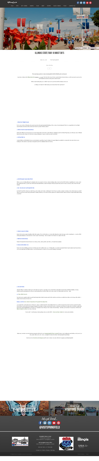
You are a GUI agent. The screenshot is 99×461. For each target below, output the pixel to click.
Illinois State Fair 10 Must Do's (49, 53)
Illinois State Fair (31, 77)
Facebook (35, 337)
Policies (48, 450)
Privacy (87, 454)
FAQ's (43, 450)
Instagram (41, 337)
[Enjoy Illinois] (83, 439)
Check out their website (58, 312)
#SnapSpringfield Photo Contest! (51, 333)
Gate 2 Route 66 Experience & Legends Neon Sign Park (35, 301)
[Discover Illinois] (83, 446)
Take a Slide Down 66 (22, 294)
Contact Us (38, 450)
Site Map (53, 450)
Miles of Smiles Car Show (22, 309)
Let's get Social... (49, 419)
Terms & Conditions (81, 454)
